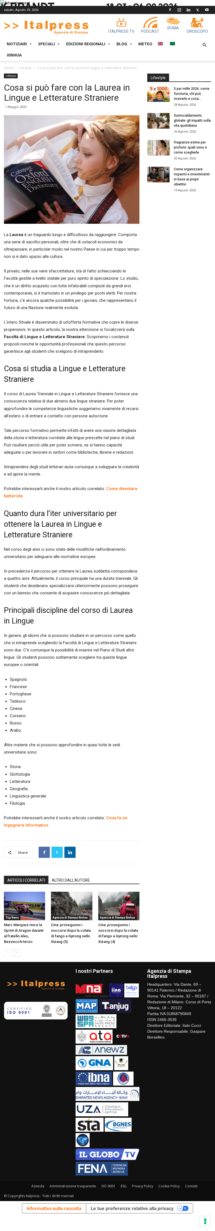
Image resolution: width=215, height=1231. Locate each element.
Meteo (145, 43)
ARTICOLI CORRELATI (26, 880)
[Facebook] (170, 10)
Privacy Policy (142, 1186)
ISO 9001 (108, 1186)
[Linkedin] (188, 10)
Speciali (46, 43)
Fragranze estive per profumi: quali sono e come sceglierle (190, 147)
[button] (204, 45)
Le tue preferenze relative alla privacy (132, 1208)
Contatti (191, 1186)
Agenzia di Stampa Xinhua (70, 917)
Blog (121, 43)
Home (9, 67)
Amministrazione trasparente (73, 1186)
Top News (12, 917)
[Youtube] (207, 10)
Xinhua (14, 55)
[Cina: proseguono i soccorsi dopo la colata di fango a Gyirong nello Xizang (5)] (71, 906)
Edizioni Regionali (85, 43)
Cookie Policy (169, 1186)
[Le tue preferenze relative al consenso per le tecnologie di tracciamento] (205, 1221)
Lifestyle (25, 67)
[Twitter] (197, 10)
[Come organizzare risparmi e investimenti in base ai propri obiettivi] (158, 174)
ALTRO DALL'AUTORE (71, 880)
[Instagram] (179, 10)
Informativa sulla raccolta (54, 1208)
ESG (124, 1186)
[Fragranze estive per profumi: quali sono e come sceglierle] (158, 148)
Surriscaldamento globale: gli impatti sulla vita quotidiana (192, 121)
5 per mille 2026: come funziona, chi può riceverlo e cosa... (191, 94)
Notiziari (17, 43)
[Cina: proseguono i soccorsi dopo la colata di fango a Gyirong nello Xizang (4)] (118, 906)
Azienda (37, 1186)
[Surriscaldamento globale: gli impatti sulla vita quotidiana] (158, 121)
